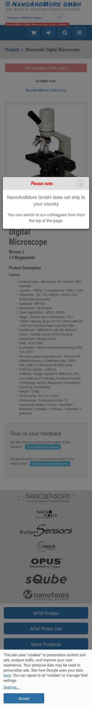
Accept (23, 698)
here (7, 675)
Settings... (12, 687)
